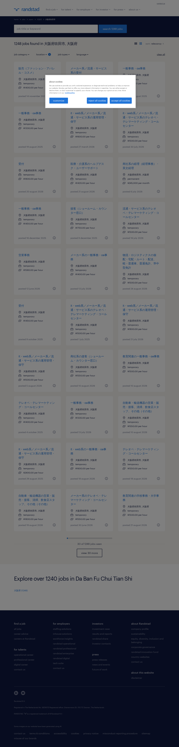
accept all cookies (120, 100)
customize (58, 100)
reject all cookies (97, 100)
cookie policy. (70, 93)
